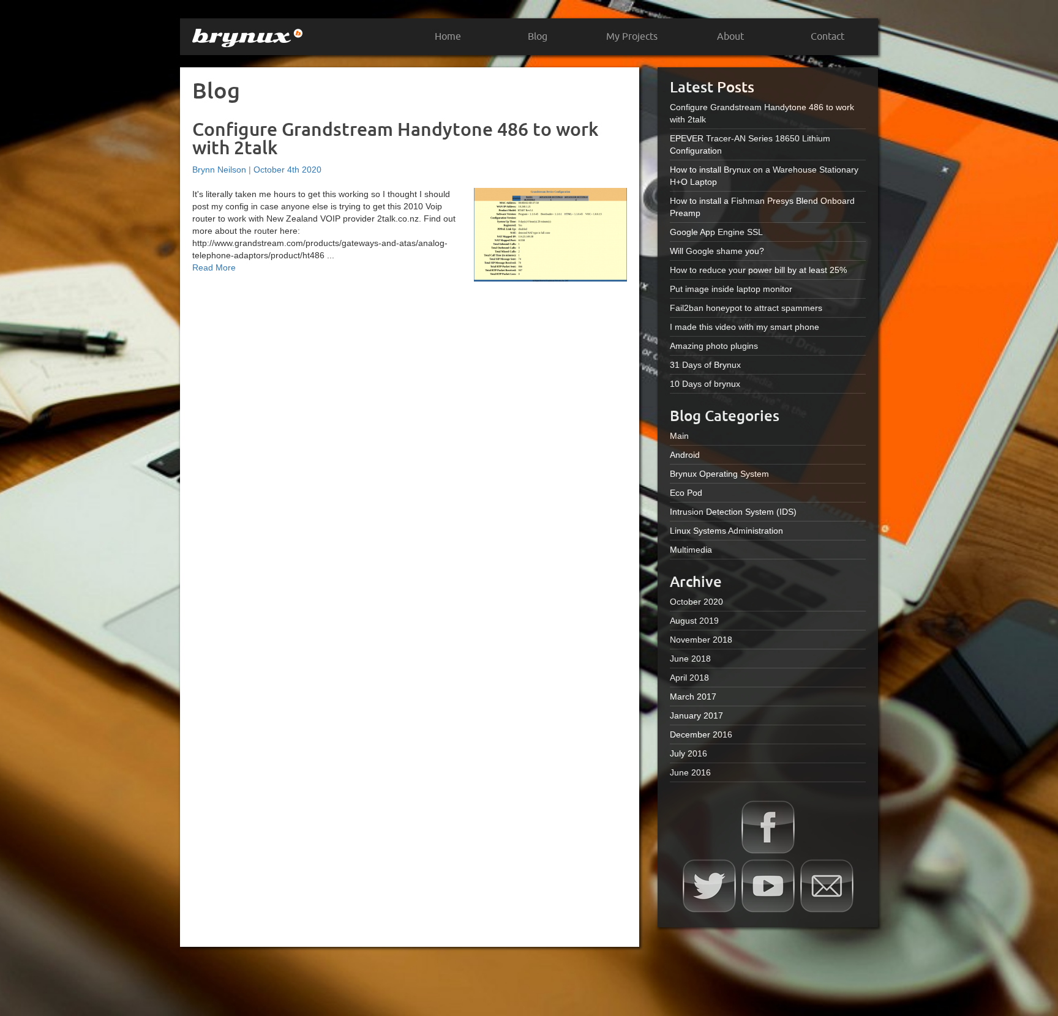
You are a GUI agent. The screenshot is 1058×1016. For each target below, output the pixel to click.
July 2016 (688, 753)
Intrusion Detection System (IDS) (733, 512)
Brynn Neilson (219, 169)
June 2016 (690, 772)
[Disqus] (409, 447)
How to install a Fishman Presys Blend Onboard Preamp (762, 207)
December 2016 (701, 734)
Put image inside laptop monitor (731, 289)
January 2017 (696, 715)
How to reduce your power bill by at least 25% (758, 270)
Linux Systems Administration (726, 531)
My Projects (632, 37)
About (730, 37)
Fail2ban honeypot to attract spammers (746, 308)
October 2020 (696, 602)
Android (685, 455)
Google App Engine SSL (716, 232)
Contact (827, 37)
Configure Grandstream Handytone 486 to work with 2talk (395, 139)
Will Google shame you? (717, 251)
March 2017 (693, 696)
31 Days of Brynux (705, 365)
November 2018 (701, 639)
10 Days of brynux (705, 384)
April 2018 (689, 677)
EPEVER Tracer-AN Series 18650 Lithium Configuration (750, 144)
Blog (537, 37)
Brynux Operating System (719, 474)
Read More (214, 267)
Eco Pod (686, 493)
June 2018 (690, 658)
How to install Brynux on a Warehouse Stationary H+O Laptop (764, 176)
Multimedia (691, 550)
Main (679, 436)
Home (448, 37)
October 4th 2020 (287, 169)
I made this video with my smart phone (744, 327)
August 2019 (694, 621)
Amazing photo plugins (714, 346)
